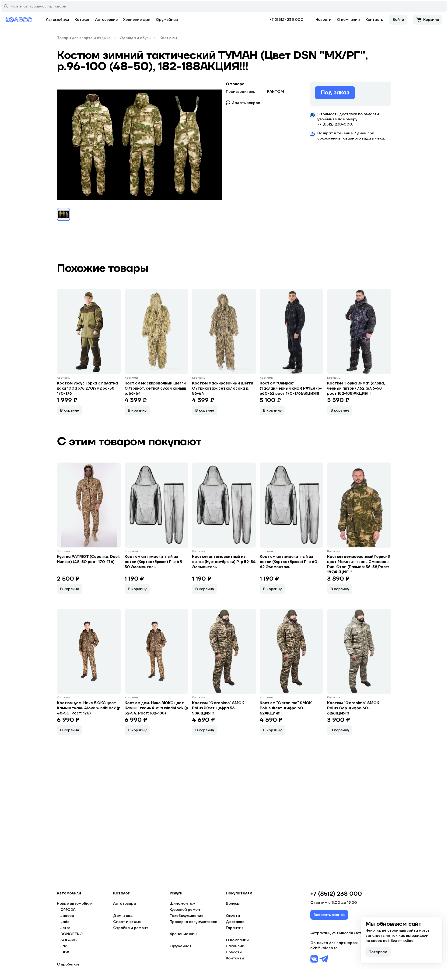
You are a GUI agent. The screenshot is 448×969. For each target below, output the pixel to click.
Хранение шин (136, 19)
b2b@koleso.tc (323, 948)
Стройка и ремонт (130, 928)
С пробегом (68, 964)
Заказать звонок (329, 914)
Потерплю (378, 952)
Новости (323, 19)
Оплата (233, 915)
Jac (63, 946)
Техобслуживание (186, 915)
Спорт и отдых (127, 921)
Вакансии (235, 946)
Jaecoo (67, 915)
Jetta (65, 928)
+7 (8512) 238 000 (286, 19)
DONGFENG (71, 934)
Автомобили (57, 19)
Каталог (82, 19)
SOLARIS (68, 940)
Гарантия (235, 928)
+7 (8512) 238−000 (334, 124)
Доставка (235, 921)
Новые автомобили (75, 903)
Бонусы (233, 903)
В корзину (69, 410)
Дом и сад (123, 915)
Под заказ (335, 92)
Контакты (374, 19)
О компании (348, 19)
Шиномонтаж (182, 903)
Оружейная (167, 19)
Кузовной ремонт (186, 909)
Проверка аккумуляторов (193, 921)
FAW (64, 952)
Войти (398, 19)
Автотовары (124, 903)
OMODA (68, 909)
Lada (65, 921)
